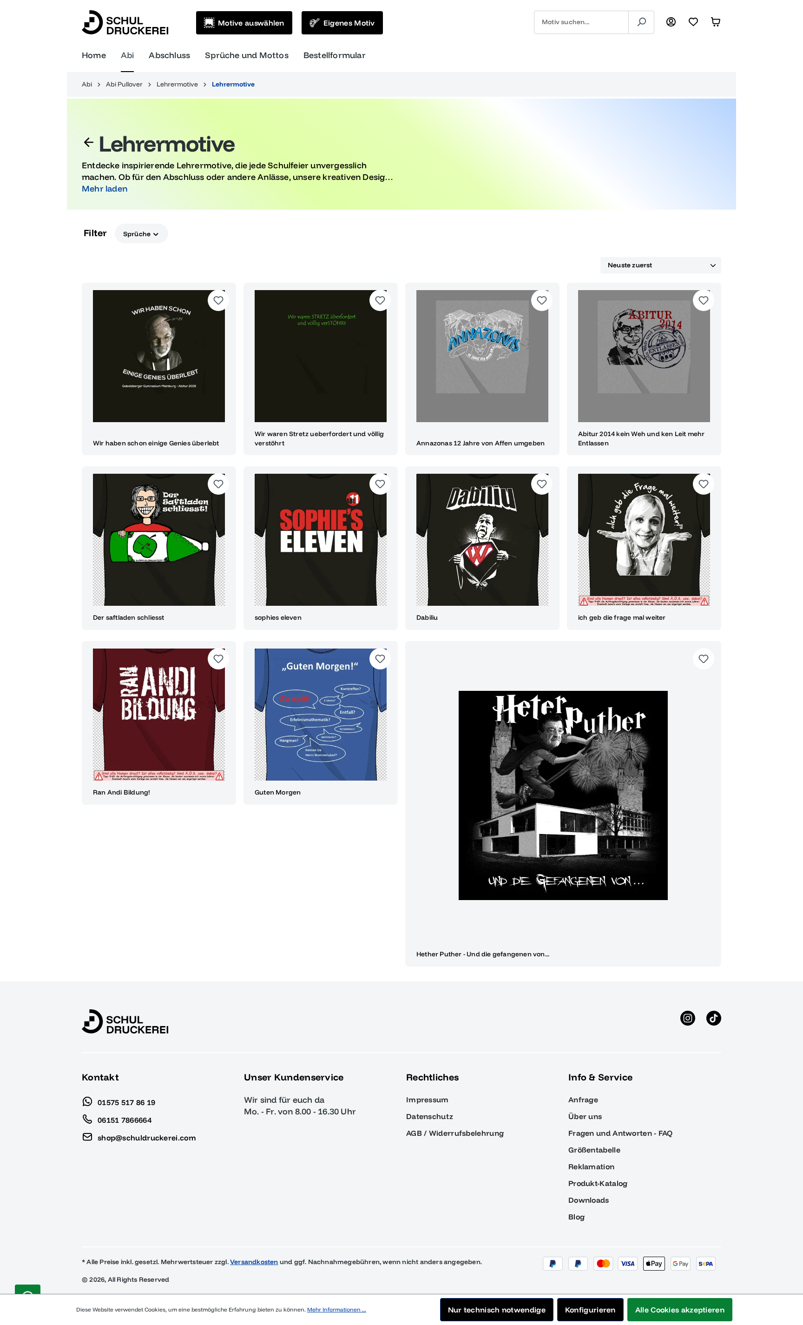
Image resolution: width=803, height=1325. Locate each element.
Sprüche (137, 233)
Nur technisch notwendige (497, 1309)
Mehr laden (104, 188)
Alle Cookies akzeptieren (679, 1309)
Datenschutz (429, 1116)
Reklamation (591, 1166)
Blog (576, 1216)
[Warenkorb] (715, 22)
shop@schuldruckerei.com (147, 1137)
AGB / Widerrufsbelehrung (455, 1133)
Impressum (427, 1099)
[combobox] (581, 22)
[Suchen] (641, 22)
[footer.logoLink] (125, 1020)
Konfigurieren (590, 1309)
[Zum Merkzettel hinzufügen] (218, 300)
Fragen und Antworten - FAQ (620, 1133)
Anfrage (583, 1099)
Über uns (585, 1116)
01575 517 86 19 (127, 1102)
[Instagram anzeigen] (687, 1021)
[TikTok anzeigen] (713, 1021)
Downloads (588, 1200)
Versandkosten (254, 1262)
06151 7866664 (124, 1119)
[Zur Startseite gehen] (125, 22)
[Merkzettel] (693, 22)
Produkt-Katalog (598, 1183)
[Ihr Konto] (671, 22)
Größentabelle (594, 1149)
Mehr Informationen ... (336, 1309)
